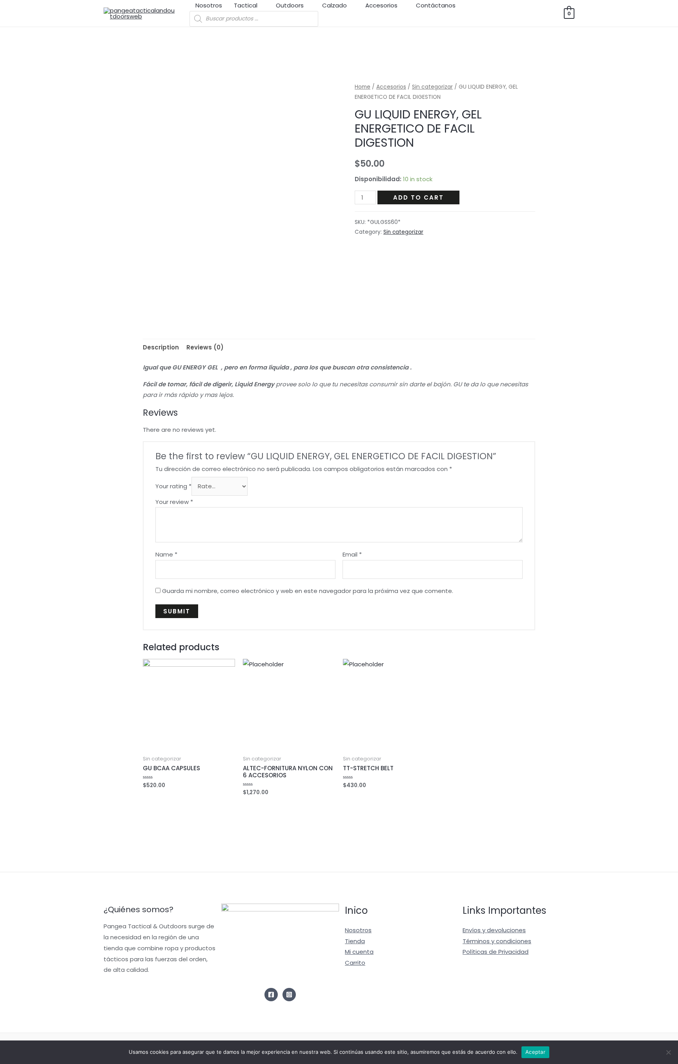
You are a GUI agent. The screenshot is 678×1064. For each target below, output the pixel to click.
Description (161, 347)
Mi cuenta (359, 952)
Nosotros (208, 5)
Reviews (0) (205, 347)
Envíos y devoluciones (494, 930)
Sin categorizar (432, 87)
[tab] (161, 347)
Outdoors (290, 5)
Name (166, 554)
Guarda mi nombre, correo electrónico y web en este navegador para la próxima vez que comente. (307, 591)
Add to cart (418, 197)
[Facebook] (271, 994)
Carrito (355, 963)
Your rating (173, 486)
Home (362, 87)
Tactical (245, 5)
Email (352, 554)
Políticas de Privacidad (496, 952)
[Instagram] (289, 994)
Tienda (355, 941)
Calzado (334, 5)
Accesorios (381, 5)
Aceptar (535, 1052)
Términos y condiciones (497, 941)
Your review (174, 502)
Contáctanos (436, 5)
